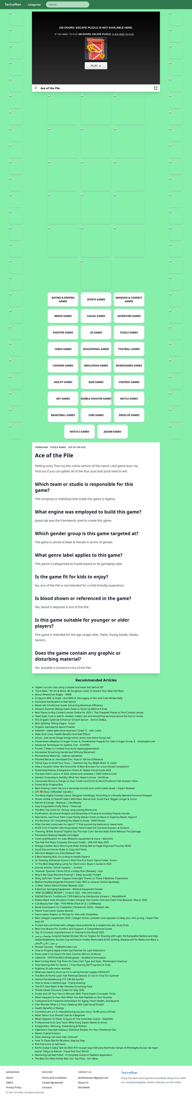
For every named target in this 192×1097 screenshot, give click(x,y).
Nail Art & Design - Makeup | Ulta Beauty (58, 802)
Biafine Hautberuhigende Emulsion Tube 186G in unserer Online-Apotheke (77, 882)
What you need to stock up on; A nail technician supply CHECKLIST (72, 972)
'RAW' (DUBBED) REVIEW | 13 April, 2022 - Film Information (68, 892)
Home (9, 1077)
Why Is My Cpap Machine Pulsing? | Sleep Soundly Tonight (68, 874)
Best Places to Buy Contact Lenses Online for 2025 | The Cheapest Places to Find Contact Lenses (89, 712)
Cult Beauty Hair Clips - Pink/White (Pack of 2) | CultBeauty (68, 903)
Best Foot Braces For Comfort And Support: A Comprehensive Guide (73, 928)
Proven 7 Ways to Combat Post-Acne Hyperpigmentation (67, 748)
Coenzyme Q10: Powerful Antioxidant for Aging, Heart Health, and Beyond (77, 1001)
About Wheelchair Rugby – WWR (53, 694)
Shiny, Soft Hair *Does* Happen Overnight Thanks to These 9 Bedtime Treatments (81, 878)
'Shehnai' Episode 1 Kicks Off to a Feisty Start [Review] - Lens (69, 871)
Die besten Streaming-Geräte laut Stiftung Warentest (65, 752)
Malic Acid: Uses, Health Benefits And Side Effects (62, 734)
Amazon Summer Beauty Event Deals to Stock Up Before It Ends (71, 709)
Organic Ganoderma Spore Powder (55, 727)
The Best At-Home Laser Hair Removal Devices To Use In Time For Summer (77, 975)
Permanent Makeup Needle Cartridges (57, 835)
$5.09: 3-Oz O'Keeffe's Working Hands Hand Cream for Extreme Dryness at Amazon (82, 828)
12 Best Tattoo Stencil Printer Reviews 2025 (59, 885)
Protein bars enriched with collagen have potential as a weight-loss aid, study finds (82, 925)
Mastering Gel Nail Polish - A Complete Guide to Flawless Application (73, 1055)
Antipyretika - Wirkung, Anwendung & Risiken (61, 1026)
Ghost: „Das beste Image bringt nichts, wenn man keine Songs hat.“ (73, 737)
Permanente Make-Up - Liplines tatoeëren (58, 755)
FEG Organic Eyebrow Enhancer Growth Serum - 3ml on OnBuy (70, 719)
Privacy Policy (13, 1087)
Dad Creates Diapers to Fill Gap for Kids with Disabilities (66, 914)
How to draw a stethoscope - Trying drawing (60, 983)
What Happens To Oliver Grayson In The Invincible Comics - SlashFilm (74, 1019)
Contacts (47, 1087)
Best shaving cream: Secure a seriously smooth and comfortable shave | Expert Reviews (85, 788)
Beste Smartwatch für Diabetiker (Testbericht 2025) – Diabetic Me (72, 907)
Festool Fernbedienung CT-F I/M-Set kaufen (59, 979)
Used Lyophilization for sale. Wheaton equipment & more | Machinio (74, 838)
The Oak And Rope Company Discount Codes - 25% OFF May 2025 (72, 842)
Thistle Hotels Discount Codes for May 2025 (59, 990)
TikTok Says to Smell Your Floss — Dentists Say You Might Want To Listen (76, 763)
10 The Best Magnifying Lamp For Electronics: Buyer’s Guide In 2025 (73, 864)
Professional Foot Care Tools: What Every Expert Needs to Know (71, 1022)
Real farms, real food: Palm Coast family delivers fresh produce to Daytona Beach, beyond (86, 817)
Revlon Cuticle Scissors (48, 1033)
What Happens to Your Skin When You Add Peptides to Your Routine (73, 997)
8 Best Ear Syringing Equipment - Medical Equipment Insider (69, 889)
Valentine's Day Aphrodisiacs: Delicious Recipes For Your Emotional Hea (75, 1029)
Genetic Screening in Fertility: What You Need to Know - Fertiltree (71, 777)
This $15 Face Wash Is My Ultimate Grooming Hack (63, 986)
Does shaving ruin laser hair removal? (56, 1037)
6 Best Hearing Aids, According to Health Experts (62, 856)
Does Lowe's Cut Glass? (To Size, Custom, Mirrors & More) (67, 954)
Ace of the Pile (77, 447)
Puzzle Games (58, 447)
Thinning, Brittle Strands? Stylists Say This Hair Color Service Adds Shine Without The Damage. (88, 831)
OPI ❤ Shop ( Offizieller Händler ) (54, 791)
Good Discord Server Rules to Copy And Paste (61, 849)
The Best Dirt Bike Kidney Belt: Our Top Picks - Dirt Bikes (66, 1058)
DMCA (9, 1082)
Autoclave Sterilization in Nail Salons (55, 701)
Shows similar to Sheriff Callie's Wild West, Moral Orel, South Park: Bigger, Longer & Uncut (86, 799)
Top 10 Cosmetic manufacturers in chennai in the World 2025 (69, 932)
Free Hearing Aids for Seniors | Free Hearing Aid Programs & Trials (73, 964)
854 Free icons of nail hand (50, 1044)
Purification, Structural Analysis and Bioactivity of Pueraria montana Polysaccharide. (82, 813)
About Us (83, 1082)
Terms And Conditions (54, 1077)
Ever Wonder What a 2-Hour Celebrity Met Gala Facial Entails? (69, 1004)
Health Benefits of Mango (49, 1008)
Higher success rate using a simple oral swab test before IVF (69, 687)
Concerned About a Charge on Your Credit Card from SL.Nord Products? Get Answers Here (86, 781)
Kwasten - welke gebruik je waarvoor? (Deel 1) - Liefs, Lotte (68, 730)
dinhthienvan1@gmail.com (93, 1077)
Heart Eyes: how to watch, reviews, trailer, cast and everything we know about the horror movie (89, 716)
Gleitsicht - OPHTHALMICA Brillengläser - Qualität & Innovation (70, 957)
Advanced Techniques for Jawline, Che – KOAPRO (62, 745)
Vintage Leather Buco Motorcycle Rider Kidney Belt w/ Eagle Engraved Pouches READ (83, 846)
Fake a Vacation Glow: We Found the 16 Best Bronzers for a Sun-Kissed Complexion (82, 766)
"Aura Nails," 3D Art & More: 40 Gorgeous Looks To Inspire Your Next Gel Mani (79, 691)
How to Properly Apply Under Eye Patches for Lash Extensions (70, 950)
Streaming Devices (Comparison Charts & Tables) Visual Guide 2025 (73, 770)
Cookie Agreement (52, 1082)
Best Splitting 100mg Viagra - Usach (55, 723)
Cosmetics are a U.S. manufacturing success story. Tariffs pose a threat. (75, 1011)
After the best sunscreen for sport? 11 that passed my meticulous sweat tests (79, 824)
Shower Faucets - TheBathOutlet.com (56, 946)
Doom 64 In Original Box (49, 784)
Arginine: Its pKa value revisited (52, 968)
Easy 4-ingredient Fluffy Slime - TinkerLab (58, 806)
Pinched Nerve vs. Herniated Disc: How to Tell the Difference (69, 759)
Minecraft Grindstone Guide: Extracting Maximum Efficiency (69, 705)
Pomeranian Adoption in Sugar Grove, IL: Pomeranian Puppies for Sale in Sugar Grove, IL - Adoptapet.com (95, 741)
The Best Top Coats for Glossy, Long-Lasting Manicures (66, 809)
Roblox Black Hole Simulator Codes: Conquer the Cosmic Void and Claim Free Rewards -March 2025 (91, 900)
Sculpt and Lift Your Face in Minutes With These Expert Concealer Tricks (75, 993)
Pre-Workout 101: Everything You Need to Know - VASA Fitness (70, 820)
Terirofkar (13, 4)
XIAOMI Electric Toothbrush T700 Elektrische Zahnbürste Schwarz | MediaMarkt (80, 896)
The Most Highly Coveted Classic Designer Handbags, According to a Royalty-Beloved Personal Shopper (93, 795)
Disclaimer (84, 1087)
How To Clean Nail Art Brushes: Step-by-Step (60, 1040)
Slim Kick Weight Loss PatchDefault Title (57, 853)
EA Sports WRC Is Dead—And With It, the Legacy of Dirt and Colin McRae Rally (79, 698)
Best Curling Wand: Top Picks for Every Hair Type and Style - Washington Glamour (81, 961)
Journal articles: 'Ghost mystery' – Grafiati (58, 867)
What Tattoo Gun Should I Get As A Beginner (60, 1015)
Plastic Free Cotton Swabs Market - (54, 910)
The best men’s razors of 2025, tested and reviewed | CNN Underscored (76, 773)
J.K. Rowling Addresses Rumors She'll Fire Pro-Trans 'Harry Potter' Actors (76, 860)
